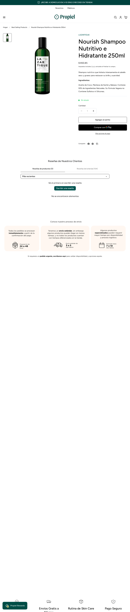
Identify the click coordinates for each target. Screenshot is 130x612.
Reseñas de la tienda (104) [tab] (87, 169)
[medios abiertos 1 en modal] (66, 38)
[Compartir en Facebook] (88, 144)
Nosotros (59, 8)
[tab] (7, 37)
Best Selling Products (19, 27)
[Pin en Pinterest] (92, 144)
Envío (93, 66)
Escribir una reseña (65, 188)
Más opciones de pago (102, 133)
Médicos (71, 8)
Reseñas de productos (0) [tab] (42, 169)
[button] (4, 17)
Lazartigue (84, 35)
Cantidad (82, 106)
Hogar (5, 27)
